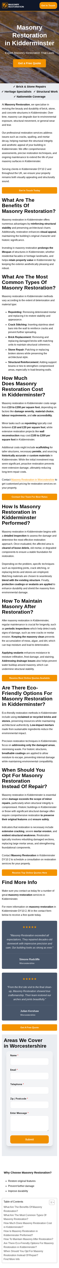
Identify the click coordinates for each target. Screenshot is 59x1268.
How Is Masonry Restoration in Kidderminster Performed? (21, 1233)
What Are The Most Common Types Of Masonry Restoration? (25, 1217)
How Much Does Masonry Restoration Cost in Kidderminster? (28, 1225)
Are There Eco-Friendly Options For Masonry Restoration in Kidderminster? (29, 1245)
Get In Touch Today (29, 190)
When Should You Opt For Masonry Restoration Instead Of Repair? (23, 1253)
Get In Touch (48, 5)
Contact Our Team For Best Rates (30, 497)
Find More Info (12, 1259)
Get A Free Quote (29, 1027)
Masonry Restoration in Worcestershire (32, 479)
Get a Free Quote (29, 63)
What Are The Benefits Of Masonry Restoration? (23, 1209)
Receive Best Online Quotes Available (29, 678)
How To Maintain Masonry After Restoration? (28, 1239)
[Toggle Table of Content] (50, 1202)
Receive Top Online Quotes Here (29, 872)
